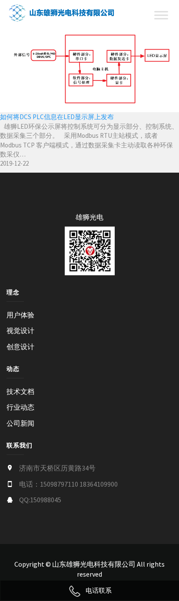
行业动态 (20, 407)
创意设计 (20, 346)
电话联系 (99, 590)
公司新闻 (20, 423)
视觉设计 (20, 330)
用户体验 (20, 315)
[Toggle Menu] (161, 15)
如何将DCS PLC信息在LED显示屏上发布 (57, 117)
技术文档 (20, 391)
